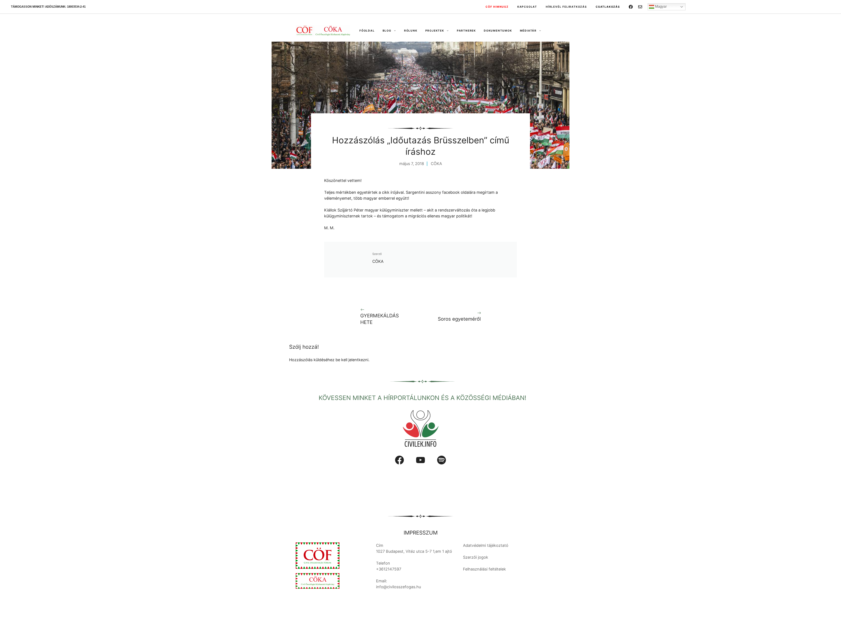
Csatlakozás (608, 6)
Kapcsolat (527, 6)
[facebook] (631, 6)
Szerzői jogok (475, 557)
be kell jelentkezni (352, 359)
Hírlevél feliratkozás (566, 6)
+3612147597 (388, 569)
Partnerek (466, 30)
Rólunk (410, 30)
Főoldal (367, 30)
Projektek (434, 30)
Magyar (660, 6)
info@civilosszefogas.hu (398, 587)
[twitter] (640, 6)
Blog (387, 30)
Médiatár (528, 30)
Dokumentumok (498, 30)
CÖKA (436, 163)
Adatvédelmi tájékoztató (485, 545)
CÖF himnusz (497, 6)
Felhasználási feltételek (484, 569)
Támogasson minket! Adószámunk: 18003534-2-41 (48, 6)
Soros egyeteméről (459, 319)
